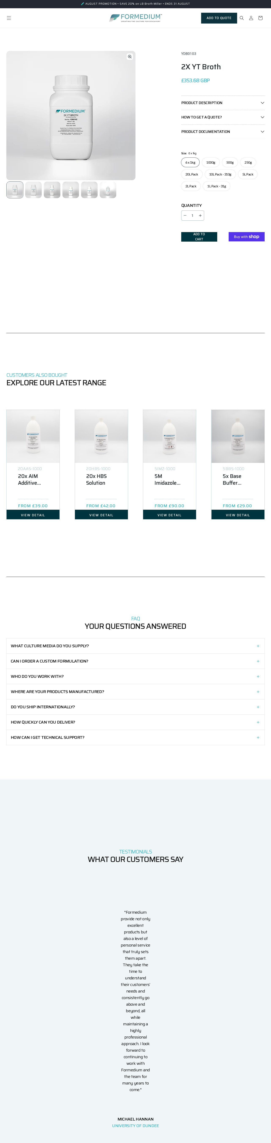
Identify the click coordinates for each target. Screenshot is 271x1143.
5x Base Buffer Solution (232, 479)
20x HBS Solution (96, 479)
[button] (9, 18)
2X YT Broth (201, 66)
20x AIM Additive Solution (28, 479)
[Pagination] (15, 189)
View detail (33, 515)
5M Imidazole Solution (166, 479)
